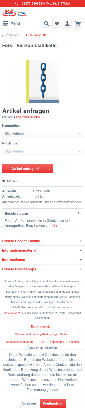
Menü (15, 23)
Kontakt (74, 342)
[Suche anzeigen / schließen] (46, 23)
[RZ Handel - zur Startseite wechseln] (14, 13)
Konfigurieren (53, 403)
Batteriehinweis (40, 326)
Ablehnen (29, 403)
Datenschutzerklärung (19, 342)
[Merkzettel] (56, 23)
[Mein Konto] (67, 23)
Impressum (57, 342)
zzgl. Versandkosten (28, 116)
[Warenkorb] (78, 23)
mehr (53, 225)
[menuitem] (11, 23)
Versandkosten (12, 312)
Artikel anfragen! (25, 168)
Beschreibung (16, 213)
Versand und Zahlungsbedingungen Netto (41, 334)
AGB (42, 342)
